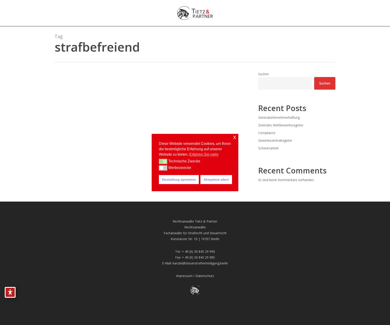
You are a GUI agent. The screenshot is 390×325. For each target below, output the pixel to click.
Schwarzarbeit (268, 148)
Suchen (263, 74)
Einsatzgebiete (73, 157)
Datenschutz (204, 276)
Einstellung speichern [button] (179, 179)
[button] (163, 161)
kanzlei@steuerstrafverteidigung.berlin (200, 263)
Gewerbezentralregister (275, 140)
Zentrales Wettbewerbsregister (280, 125)
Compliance (266, 133)
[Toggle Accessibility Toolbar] (10, 292)
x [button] (234, 137)
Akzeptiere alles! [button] (216, 179)
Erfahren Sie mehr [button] (203, 154)
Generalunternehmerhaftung (279, 117)
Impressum (184, 276)
